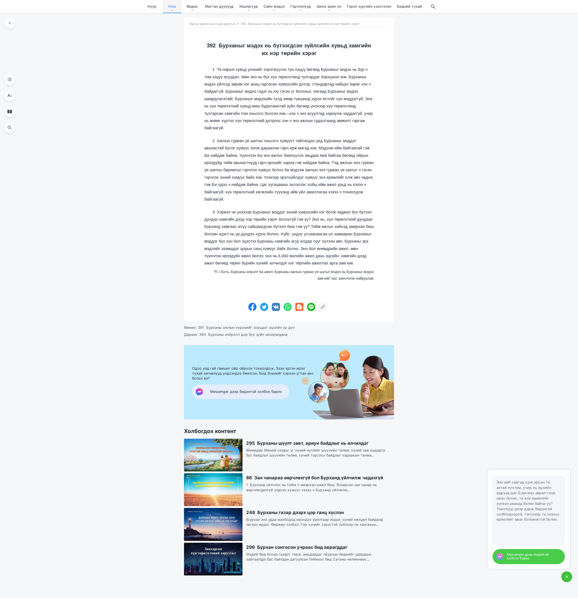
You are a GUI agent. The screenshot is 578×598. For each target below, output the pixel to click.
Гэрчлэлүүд (300, 6)
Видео (192, 6)
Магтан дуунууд (219, 6)
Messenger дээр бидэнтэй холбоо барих (533, 556)
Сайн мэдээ (274, 6)
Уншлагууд (248, 6)
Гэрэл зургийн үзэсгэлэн (369, 6)
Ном (172, 6)
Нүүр (151, 6)
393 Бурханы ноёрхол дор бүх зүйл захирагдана (243, 334)
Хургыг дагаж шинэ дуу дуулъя (212, 23)
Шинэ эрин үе (329, 6)
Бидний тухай (409, 6)
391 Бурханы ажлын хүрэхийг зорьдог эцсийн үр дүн (246, 327)
